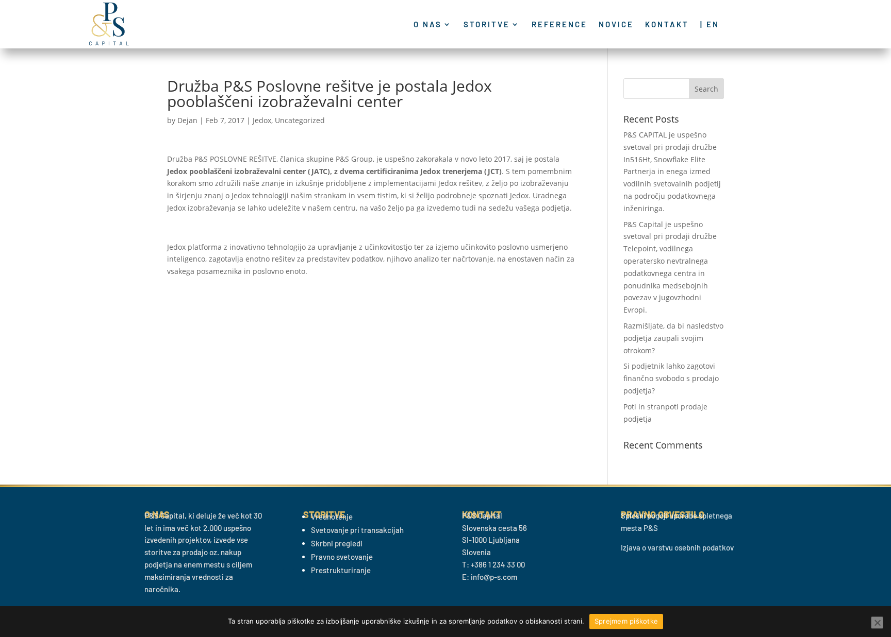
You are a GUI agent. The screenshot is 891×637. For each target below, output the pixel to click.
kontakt (667, 25)
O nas (428, 25)
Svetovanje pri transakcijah (357, 530)
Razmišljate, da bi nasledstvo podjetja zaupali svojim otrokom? (673, 338)
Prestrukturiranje (341, 570)
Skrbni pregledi (336, 543)
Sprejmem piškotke (626, 621)
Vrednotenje (332, 516)
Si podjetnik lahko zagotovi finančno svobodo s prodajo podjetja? (671, 378)
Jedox (262, 120)
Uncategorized (300, 120)
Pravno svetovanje (342, 556)
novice (616, 25)
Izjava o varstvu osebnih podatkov (677, 547)
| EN (709, 25)
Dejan (187, 120)
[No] (877, 622)
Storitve (487, 25)
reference (559, 25)
